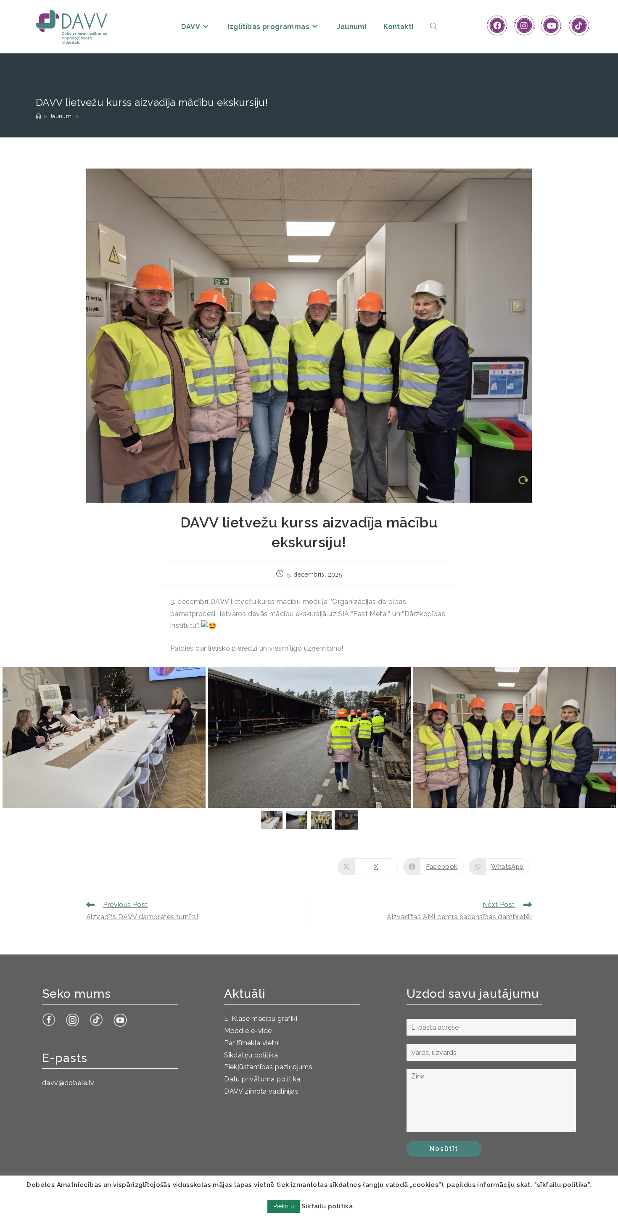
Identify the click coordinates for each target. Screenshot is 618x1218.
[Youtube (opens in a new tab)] (551, 25)
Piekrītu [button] (283, 1206)
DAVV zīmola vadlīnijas (261, 1091)
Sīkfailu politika (327, 1206)
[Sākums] (38, 116)
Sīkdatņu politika (251, 1055)
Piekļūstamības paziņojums (268, 1067)
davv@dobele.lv (68, 1083)
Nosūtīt (444, 1148)
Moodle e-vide (248, 1031)
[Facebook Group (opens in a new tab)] (497, 25)
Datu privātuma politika (262, 1079)
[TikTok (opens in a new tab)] (579, 25)
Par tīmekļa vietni (252, 1043)
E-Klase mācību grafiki (260, 1019)
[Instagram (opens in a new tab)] (524, 25)
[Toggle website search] (433, 26)
